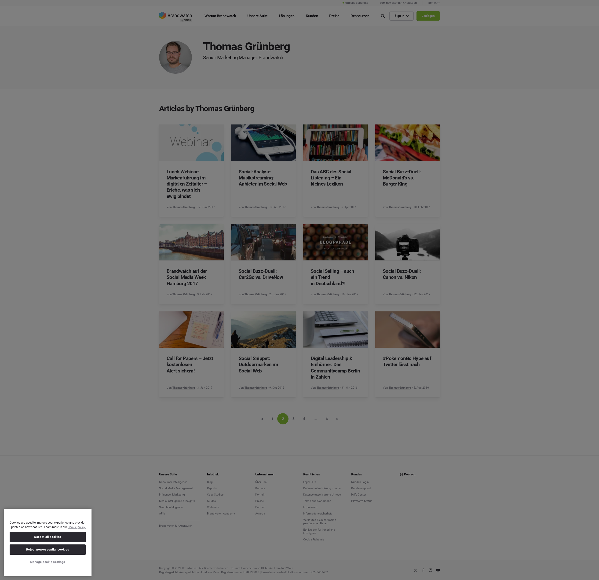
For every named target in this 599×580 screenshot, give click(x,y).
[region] (47, 542)
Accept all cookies (47, 537)
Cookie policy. (77, 527)
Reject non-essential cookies (47, 549)
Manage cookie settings (47, 562)
